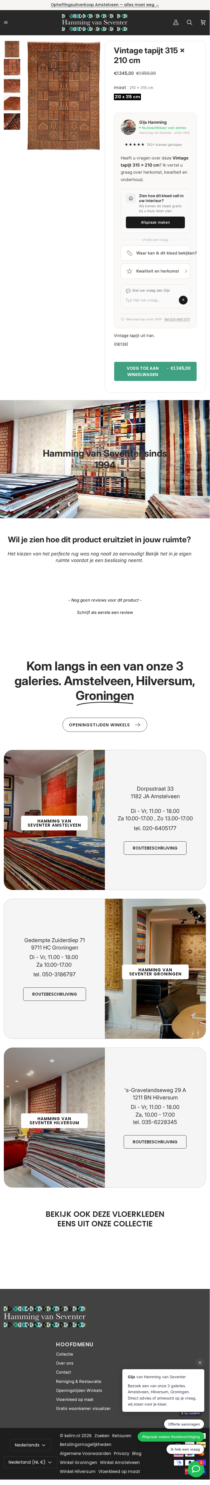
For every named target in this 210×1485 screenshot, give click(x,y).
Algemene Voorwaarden (85, 1453)
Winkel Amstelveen (120, 1462)
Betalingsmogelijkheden (85, 1444)
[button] (105, 611)
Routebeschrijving (155, 848)
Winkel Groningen (78, 1462)
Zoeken (102, 1436)
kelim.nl (72, 1436)
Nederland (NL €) (27, 1462)
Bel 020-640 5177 (177, 319)
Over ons (64, 1363)
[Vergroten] (93, 52)
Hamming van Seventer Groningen (155, 972)
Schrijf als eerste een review (105, 612)
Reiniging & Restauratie (78, 1381)
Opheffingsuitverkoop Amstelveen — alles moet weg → (105, 4)
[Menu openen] (12, 22)
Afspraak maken (155, 222)
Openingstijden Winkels (79, 1390)
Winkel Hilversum (78, 1471)
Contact (63, 1372)
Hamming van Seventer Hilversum (54, 1121)
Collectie (64, 1354)
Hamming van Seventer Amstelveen (54, 823)
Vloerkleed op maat (74, 1399)
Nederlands (27, 1445)
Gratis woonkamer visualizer (83, 1408)
